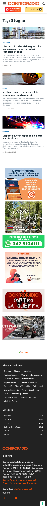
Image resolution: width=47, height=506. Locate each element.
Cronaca (6, 132)
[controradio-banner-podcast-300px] (23, 199)
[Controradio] (23, 3)
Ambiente (6, 42)
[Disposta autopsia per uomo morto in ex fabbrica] (23, 122)
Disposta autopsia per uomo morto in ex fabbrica (22, 137)
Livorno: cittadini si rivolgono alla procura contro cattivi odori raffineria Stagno (22, 49)
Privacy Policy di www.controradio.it (19, 483)
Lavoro (5, 88)
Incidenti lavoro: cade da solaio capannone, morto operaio (20, 94)
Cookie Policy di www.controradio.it (19, 480)
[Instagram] (10, 498)
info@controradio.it (23, 489)
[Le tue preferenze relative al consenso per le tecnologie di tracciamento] (42, 503)
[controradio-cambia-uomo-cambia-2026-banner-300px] (23, 282)
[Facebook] (5, 498)
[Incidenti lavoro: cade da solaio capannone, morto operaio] (23, 79)
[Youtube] (16, 498)
